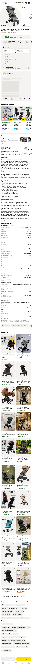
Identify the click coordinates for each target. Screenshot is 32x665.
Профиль (29, 663)
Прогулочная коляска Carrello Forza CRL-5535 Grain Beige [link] (22, 486)
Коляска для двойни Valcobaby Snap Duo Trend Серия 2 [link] (23, 355)
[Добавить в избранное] (26, 3)
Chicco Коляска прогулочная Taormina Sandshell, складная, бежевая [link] (6, 125)
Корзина (22, 663)
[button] (16, 37)
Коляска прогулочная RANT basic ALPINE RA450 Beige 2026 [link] (23, 408)
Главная (3, 663)
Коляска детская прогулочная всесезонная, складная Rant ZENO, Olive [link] (8, 433)
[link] (7, 605)
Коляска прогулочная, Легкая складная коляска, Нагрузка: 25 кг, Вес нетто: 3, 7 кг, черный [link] (8, 459)
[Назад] (3, 3)
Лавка (9, 663)
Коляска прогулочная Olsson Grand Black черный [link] (8, 589)
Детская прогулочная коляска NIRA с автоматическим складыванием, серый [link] (18, 125)
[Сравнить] (23, 3)
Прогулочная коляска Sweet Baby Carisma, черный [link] (22, 433)
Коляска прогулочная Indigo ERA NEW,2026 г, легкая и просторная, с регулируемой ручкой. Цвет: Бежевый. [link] (22, 459)
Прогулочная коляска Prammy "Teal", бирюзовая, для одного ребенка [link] (8, 537)
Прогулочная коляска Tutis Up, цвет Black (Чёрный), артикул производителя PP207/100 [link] (23, 382)
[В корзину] (11, 119)
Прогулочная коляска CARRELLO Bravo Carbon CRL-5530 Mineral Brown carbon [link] (8, 382)
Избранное (16, 663)
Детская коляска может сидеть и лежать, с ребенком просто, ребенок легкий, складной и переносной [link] (8, 355)
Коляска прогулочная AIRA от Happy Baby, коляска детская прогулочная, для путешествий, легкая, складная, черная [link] (23, 537)
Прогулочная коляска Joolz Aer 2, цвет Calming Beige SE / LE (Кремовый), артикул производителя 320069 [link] (23, 512)
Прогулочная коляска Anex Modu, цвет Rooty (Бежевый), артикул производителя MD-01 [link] (8, 563)
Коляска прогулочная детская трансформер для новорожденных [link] (23, 563)
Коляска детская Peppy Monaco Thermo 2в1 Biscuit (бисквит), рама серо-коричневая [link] (8, 408)
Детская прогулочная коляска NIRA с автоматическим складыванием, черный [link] (7, 512)
